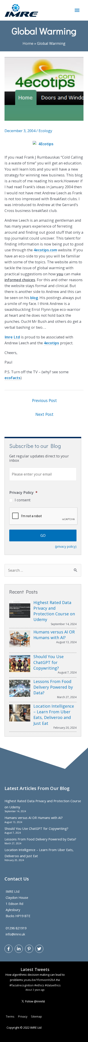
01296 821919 (16, 928)
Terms (10, 1016)
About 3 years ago (34, 989)
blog (34, 297)
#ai (58, 980)
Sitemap (36, 1016)
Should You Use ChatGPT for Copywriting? (36, 828)
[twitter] (39, 949)
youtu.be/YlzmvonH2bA (39, 980)
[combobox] (43, 570)
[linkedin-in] (19, 949)
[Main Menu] (77, 10)
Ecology (45, 130)
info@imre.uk (15, 934)
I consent (22, 499)
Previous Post (44, 400)
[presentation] (43, 516)
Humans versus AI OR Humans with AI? (34, 817)
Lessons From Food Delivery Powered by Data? (40, 839)
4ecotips (51, 342)
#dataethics (53, 985)
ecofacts (13, 377)
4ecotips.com (45, 249)
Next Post (44, 414)
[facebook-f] (9, 949)
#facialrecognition (21, 985)
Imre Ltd (12, 337)
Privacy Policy (23, 492)
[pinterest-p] (29, 949)
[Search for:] (43, 570)
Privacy (22, 1016)
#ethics (39, 985)
